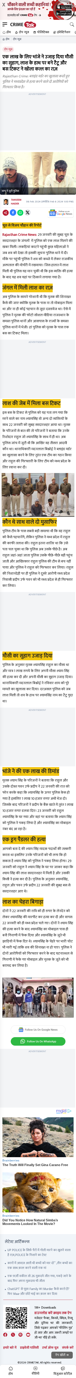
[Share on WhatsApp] (20, 212)
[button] (6, 32)
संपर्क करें (68, 1347)
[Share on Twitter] (27, 212)
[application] (38, 998)
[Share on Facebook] (13, 212)
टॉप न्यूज (17, 39)
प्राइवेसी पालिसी (29, 1347)
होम (7, 39)
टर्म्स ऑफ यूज (50, 1347)
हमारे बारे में (9, 1347)
